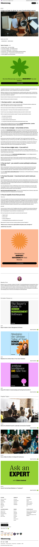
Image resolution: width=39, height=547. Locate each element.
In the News (15, 516)
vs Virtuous (15, 499)
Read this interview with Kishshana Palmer (8, 190)
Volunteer (2, 503)
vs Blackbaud (15, 504)
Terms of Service (8, 543)
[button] (37, 3)
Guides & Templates (29, 503)
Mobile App (2, 504)
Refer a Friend (3, 516)
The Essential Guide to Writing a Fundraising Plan (31, 513)
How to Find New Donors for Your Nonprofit (31, 515)
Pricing (2, 507)
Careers (15, 517)
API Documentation (3, 513)
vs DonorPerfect (16, 500)
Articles (28, 500)
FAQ (27, 505)
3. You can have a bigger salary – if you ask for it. (9, 50)
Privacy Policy (14, 543)
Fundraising (2, 500)
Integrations (2, 505)
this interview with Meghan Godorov (19, 154)
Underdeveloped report (11, 130)
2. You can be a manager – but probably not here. (9, 48)
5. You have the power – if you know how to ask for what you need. (12, 52)
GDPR (22, 543)
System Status (3, 512)
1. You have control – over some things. (7, 47)
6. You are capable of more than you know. (8, 54)
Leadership (15, 512)
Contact (15, 520)
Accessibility (19, 543)
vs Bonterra (15, 503)
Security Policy (3, 543)
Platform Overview (3, 499)
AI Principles (15, 513)
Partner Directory (29, 504)
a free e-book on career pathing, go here (12, 171)
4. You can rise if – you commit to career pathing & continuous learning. (13, 51)
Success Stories (29, 499)
